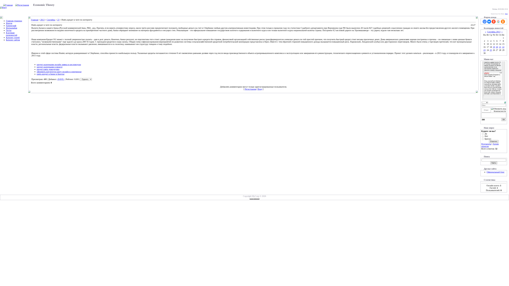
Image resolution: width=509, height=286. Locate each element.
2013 (42, 20)
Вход (260, 89)
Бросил (488, 139)
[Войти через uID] (485, 22)
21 (500, 47)
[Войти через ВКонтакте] (489, 22)
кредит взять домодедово (48, 69)
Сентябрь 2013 (493, 32)
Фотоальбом (11, 28)
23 (58, 20)
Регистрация (250, 89)
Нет (486, 136)
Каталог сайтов (13, 40)
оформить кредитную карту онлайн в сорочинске (59, 72)
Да (486, 134)
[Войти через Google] (498, 21)
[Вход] (3, 7)
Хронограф (11, 25)
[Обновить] (505, 102)
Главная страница (14, 21)
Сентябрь (51, 20)
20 (497, 47)
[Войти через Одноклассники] (503, 22)
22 (503, 47)
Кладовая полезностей (11, 34)
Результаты (486, 144)
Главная (34, 20)
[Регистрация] (22, 5)
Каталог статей (13, 37)
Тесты (8, 30)
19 (494, 47)
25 (491, 50)
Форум (9, 23)
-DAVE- (60, 79)
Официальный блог (495, 172)
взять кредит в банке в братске (50, 74)
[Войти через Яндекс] (494, 22)
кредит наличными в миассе (49, 67)
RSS (506, 14)
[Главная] (8, 5)
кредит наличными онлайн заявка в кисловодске (59, 64)
